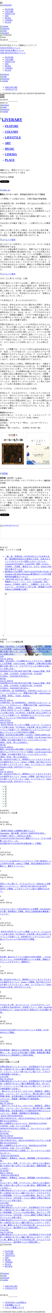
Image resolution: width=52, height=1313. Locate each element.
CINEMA (9, 20)
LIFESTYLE (10, 14)
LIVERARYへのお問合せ (15, 1302)
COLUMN (9, 11)
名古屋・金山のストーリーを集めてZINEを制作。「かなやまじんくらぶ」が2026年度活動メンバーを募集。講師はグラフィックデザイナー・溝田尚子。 (25, 959)
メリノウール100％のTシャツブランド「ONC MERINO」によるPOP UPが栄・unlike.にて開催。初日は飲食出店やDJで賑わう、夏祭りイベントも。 (25, 863)
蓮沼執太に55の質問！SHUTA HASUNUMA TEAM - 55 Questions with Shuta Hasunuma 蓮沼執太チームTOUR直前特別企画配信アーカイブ (28, 574)
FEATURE (9, 9)
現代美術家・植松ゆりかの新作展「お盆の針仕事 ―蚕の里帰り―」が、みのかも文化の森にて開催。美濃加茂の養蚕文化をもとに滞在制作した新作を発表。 (25, 1052)
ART (7, 16)
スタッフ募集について (14, 1307)
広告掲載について (12, 1305)
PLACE (8, 22)
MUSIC (8, 18)
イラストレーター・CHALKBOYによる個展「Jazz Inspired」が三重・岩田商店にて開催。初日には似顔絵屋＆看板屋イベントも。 (26, 911)
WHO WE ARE (11, 87)
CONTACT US (11, 89)
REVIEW (8, 1266)
